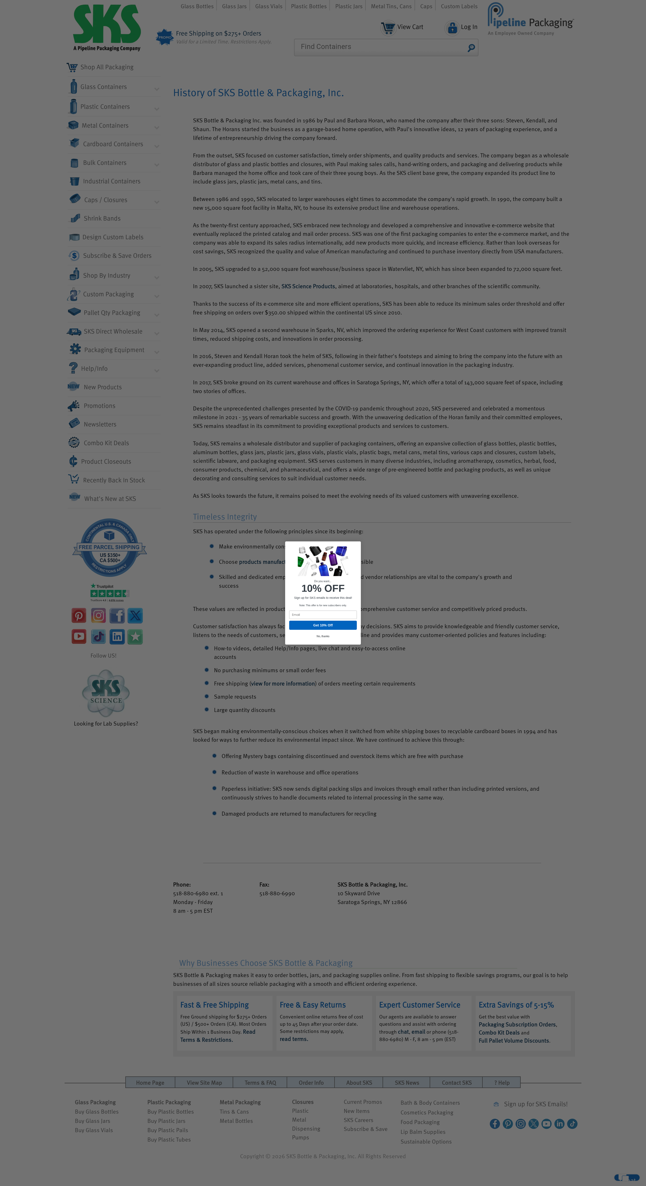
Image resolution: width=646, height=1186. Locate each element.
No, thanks (323, 636)
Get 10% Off (323, 625)
